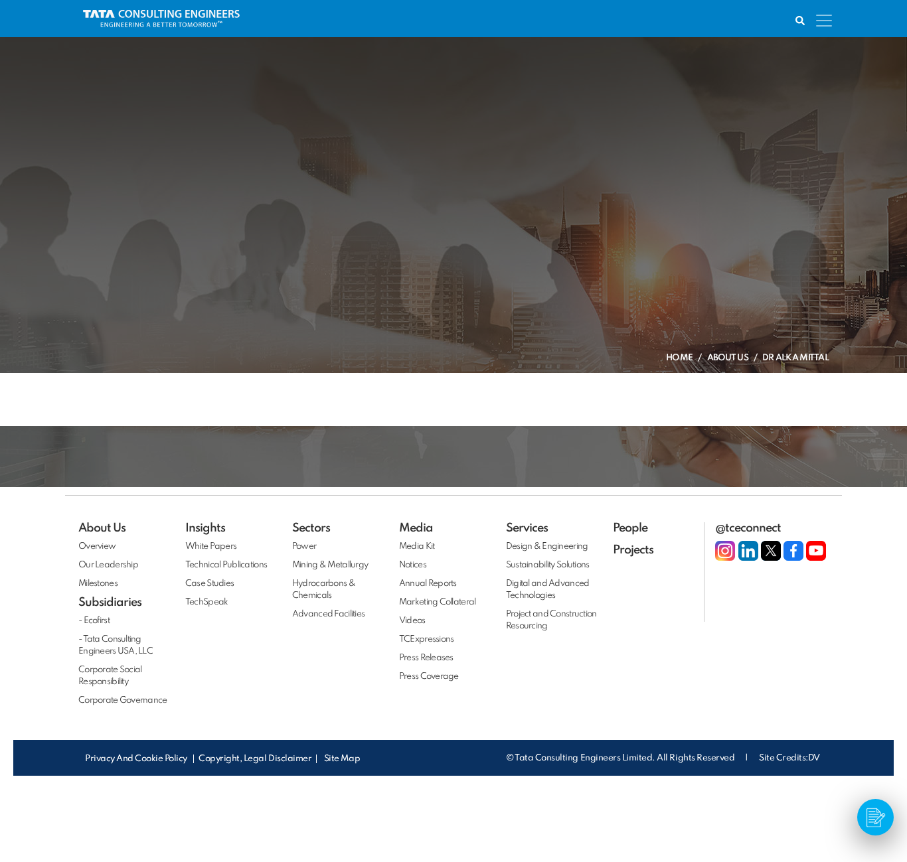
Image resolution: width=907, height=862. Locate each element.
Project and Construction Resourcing (551, 620)
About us (727, 358)
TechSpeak (206, 602)
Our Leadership (108, 565)
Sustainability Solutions (548, 565)
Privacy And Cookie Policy (137, 758)
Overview (97, 546)
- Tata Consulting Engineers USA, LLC (115, 645)
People (630, 528)
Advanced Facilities (328, 614)
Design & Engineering (547, 546)
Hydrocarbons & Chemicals (323, 589)
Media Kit (417, 546)
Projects (633, 550)
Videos (412, 620)
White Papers (210, 546)
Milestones (98, 583)
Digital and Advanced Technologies (548, 589)
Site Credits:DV (789, 758)
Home (679, 358)
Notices (412, 565)
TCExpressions (426, 639)
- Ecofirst (94, 620)
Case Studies (209, 583)
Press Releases (426, 658)
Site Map (342, 758)
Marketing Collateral (437, 602)
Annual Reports (428, 583)
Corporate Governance (122, 700)
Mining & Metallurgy (330, 565)
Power (304, 546)
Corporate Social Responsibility (109, 676)
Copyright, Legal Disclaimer (255, 758)
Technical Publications (226, 565)
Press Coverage (429, 676)
